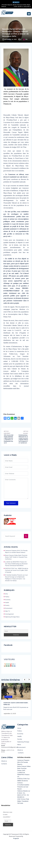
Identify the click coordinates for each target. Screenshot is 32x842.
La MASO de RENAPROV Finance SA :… (23, 774)
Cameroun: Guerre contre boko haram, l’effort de (15, 703)
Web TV (7, 611)
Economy (7, 599)
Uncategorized (9, 614)
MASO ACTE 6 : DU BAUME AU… (23, 796)
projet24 (16, 838)
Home (19, 728)
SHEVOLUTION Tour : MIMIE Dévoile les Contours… (23, 781)
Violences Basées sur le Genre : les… (23, 792)
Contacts (21, 753)
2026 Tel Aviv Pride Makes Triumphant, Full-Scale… (23, 801)
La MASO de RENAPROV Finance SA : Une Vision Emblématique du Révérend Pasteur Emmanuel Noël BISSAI (16, 563)
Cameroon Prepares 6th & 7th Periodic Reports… (23, 762)
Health (7, 602)
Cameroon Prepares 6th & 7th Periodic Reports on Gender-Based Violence (16, 551)
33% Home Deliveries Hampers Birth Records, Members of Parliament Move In (8, 439)
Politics (7, 597)
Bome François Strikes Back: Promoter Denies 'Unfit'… (24, 768)
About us (20, 750)
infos (6, 594)
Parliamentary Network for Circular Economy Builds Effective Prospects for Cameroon (23, 439)
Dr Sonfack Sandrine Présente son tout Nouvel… (23, 787)
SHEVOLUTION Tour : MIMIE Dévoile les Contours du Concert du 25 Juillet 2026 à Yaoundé (16, 570)
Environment (8, 608)
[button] (29, 13)
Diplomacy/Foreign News (12, 617)
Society (7, 605)
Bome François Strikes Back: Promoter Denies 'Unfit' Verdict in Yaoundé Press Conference (16, 5)
